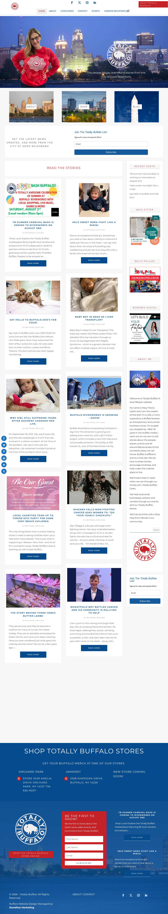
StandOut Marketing (21, 907)
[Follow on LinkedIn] (94, 2)
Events (96, 11)
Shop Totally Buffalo (148, 4)
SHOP (84, 107)
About (52, 11)
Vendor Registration (116, 11)
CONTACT (89, 894)
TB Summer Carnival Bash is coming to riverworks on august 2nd (33, 225)
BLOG (136, 107)
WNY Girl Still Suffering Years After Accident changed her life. (33, 421)
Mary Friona (29, 233)
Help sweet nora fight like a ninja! (137, 852)
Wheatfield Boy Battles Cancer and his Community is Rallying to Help (94, 610)
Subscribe (111, 152)
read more (33, 263)
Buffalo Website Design (23, 903)
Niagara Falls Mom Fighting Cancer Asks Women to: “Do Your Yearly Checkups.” (94, 512)
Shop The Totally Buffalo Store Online (30, 854)
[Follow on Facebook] (72, 2)
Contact (83, 11)
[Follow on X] (79, 2)
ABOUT (31, 107)
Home (42, 11)
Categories (67, 11)
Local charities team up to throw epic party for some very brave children (33, 518)
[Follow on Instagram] (87, 2)
